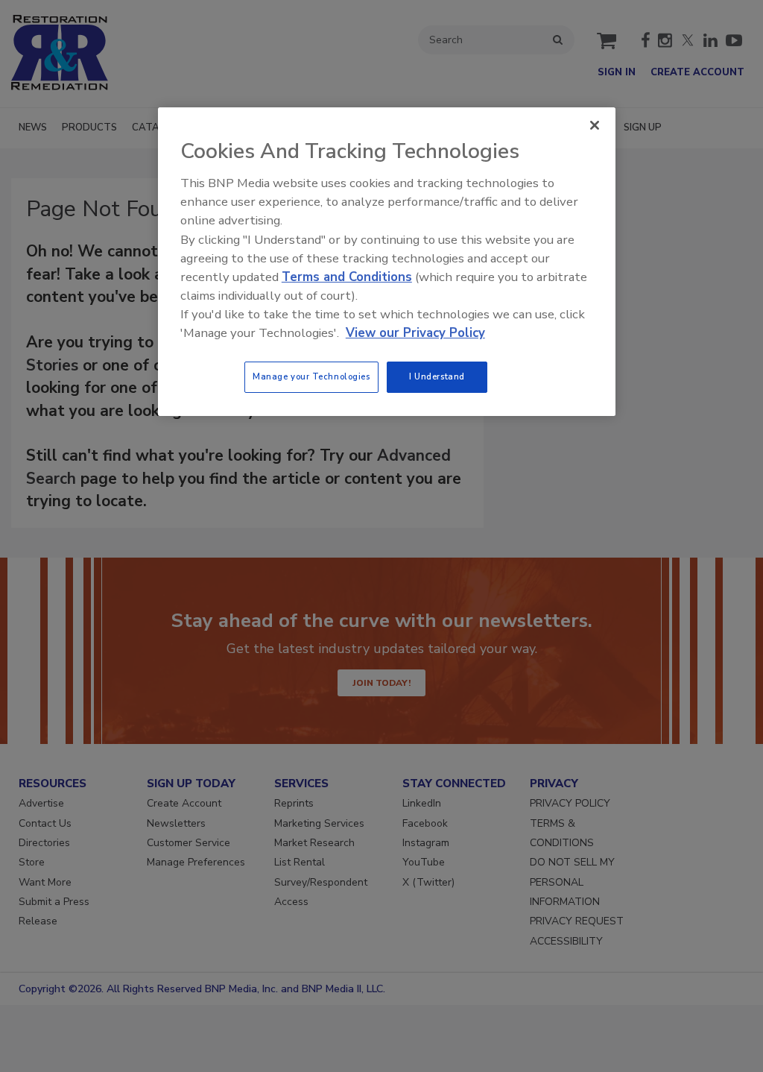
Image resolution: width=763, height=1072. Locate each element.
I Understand (437, 376)
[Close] (594, 125)
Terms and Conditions (347, 277)
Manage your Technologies (311, 376)
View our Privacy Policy (415, 332)
